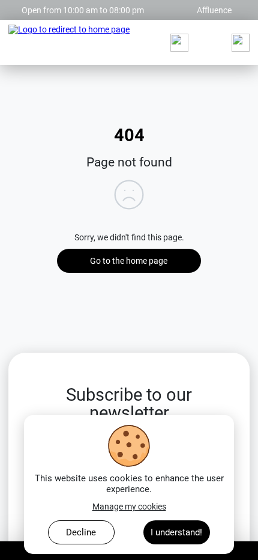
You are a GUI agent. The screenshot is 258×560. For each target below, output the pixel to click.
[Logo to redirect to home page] (69, 43)
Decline (81, 532)
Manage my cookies (129, 506)
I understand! (176, 532)
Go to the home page (128, 261)
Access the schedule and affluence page (82, 5)
